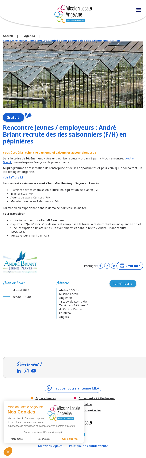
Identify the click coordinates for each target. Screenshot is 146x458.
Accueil (8, 36)
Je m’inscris (123, 283)
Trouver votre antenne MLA (76, 388)
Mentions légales (50, 446)
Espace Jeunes (46, 398)
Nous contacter (90, 410)
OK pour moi (70, 438)
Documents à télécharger (97, 398)
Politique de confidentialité (88, 446)
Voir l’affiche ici (13, 177)
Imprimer (133, 266)
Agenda (29, 36)
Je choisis (44, 438)
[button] (8, 451)
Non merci (17, 438)
